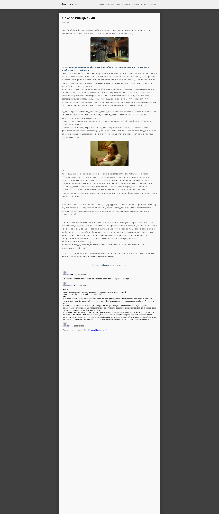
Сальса (106, 265)
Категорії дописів (148, 4)
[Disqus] (109, 301)
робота (123, 265)
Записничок (97, 265)
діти (112, 265)
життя (117, 265)
